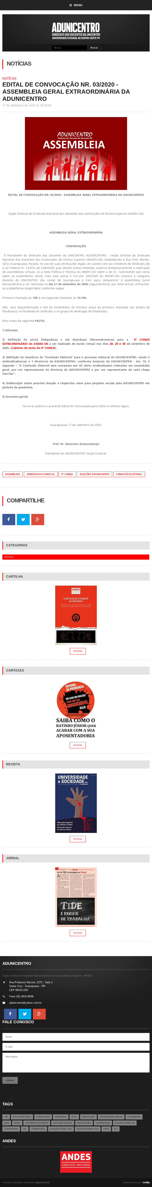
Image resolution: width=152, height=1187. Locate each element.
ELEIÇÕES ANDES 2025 (61, 1129)
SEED (6, 1123)
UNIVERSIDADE (103, 1123)
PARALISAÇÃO (88, 1117)
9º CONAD (67, 474)
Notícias (9, 78)
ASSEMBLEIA (60, 1117)
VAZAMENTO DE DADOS (36, 1123)
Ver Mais (77, 651)
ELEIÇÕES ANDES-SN (124, 1123)
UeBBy (146, 1182)
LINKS (106, 1129)
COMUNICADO (11, 1129)
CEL (24, 1129)
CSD (6, 1117)
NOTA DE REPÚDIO (22, 1117)
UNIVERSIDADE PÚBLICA (111, 1117)
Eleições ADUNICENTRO (94, 474)
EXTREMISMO (133, 1117)
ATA (115, 1129)
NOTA (74, 1117)
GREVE (17, 1123)
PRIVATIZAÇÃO (84, 1123)
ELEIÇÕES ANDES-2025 (88, 1129)
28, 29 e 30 (117, 344)
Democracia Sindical (41, 474)
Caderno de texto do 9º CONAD (33, 348)
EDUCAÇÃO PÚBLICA (62, 1123)
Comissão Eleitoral (129, 474)
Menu (78, 5)
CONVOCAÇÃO (43, 1117)
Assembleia (12, 474)
